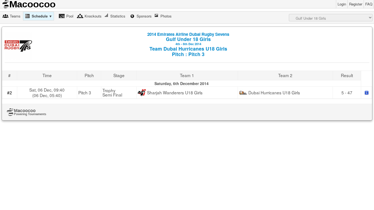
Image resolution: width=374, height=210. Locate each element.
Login (342, 4)
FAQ (368, 4)
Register (355, 4)
